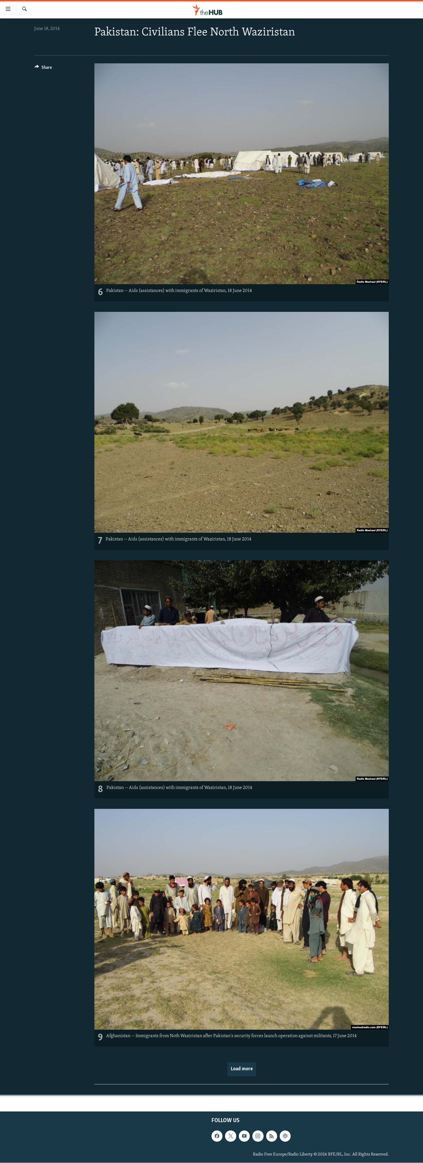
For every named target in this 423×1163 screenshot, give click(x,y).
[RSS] (271, 1136)
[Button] (43, 68)
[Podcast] (285, 1136)
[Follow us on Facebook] (217, 1136)
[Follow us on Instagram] (257, 1136)
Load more (242, 1069)
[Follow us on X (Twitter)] (230, 1136)
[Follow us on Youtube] (244, 1136)
